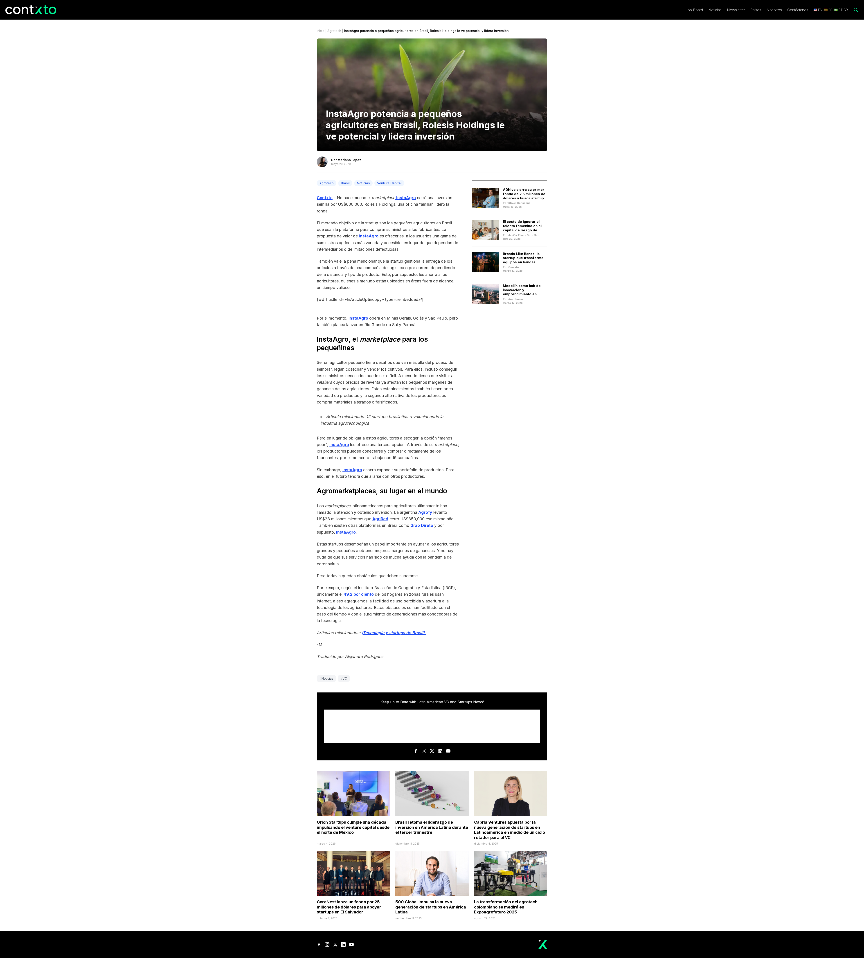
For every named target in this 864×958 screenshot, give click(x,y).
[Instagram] (424, 751)
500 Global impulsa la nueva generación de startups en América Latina (430, 906)
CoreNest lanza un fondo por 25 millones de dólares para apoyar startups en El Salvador (349, 906)
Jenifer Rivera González (523, 235)
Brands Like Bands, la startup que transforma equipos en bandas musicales (523, 260)
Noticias (715, 10)
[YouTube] (448, 751)
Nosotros (774, 10)
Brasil (345, 183)
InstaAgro (406, 197)
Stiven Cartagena (519, 203)
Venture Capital (389, 183)
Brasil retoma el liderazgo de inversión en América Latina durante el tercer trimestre (431, 827)
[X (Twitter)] (432, 751)
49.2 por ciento (359, 594)
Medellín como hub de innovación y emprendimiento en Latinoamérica (522, 292)
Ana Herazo (515, 299)
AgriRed (380, 518)
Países (755, 10)
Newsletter (736, 10)
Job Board (694, 10)
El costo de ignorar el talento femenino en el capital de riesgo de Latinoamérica (522, 227)
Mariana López (349, 160)
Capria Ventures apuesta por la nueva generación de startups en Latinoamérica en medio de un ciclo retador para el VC (509, 830)
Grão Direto (421, 525)
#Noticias (326, 678)
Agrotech (334, 31)
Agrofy (425, 512)
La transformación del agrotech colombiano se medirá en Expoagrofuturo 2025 (506, 906)
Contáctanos (797, 10)
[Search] (856, 10)
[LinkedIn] (440, 751)
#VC (343, 678)
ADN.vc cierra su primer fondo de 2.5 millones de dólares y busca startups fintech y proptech (524, 195)
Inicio (320, 31)
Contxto (325, 197)
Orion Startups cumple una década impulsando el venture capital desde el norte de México (353, 827)
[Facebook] (416, 751)
